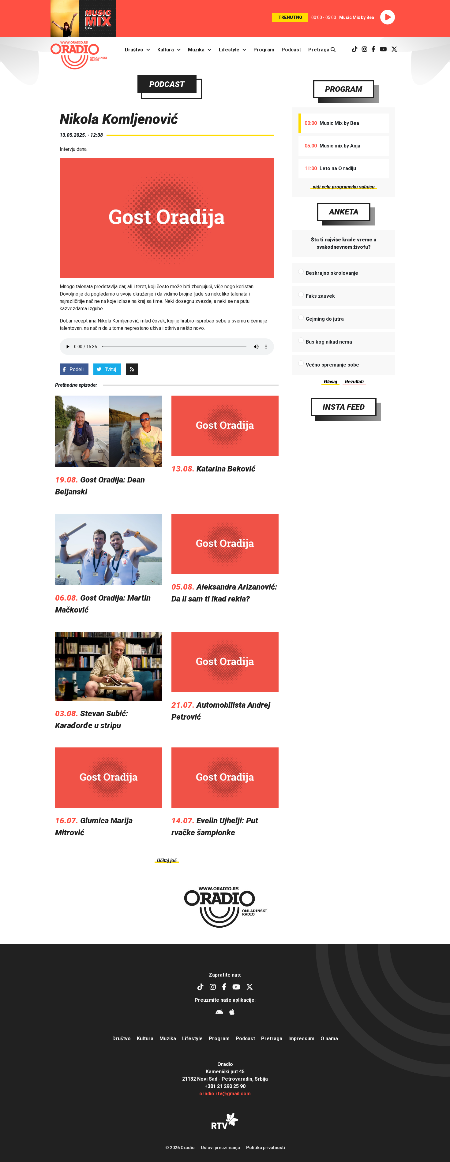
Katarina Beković (226, 468)
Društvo (134, 50)
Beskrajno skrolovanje (332, 273)
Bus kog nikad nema (329, 342)
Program (263, 50)
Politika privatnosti (265, 1147)
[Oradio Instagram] (364, 50)
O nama (329, 1038)
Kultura (165, 50)
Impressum (301, 1038)
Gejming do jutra (325, 319)
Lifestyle (229, 50)
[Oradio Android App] (219, 1013)
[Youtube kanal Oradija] (383, 50)
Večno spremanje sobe (332, 365)
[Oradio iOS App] (231, 1013)
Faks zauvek (320, 296)
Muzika (196, 50)
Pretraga (319, 50)
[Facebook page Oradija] (373, 50)
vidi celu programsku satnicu (344, 187)
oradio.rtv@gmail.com (225, 1094)
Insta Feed (344, 407)
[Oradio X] (394, 50)
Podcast (291, 50)
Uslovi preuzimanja (220, 1147)
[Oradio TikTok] (355, 50)
